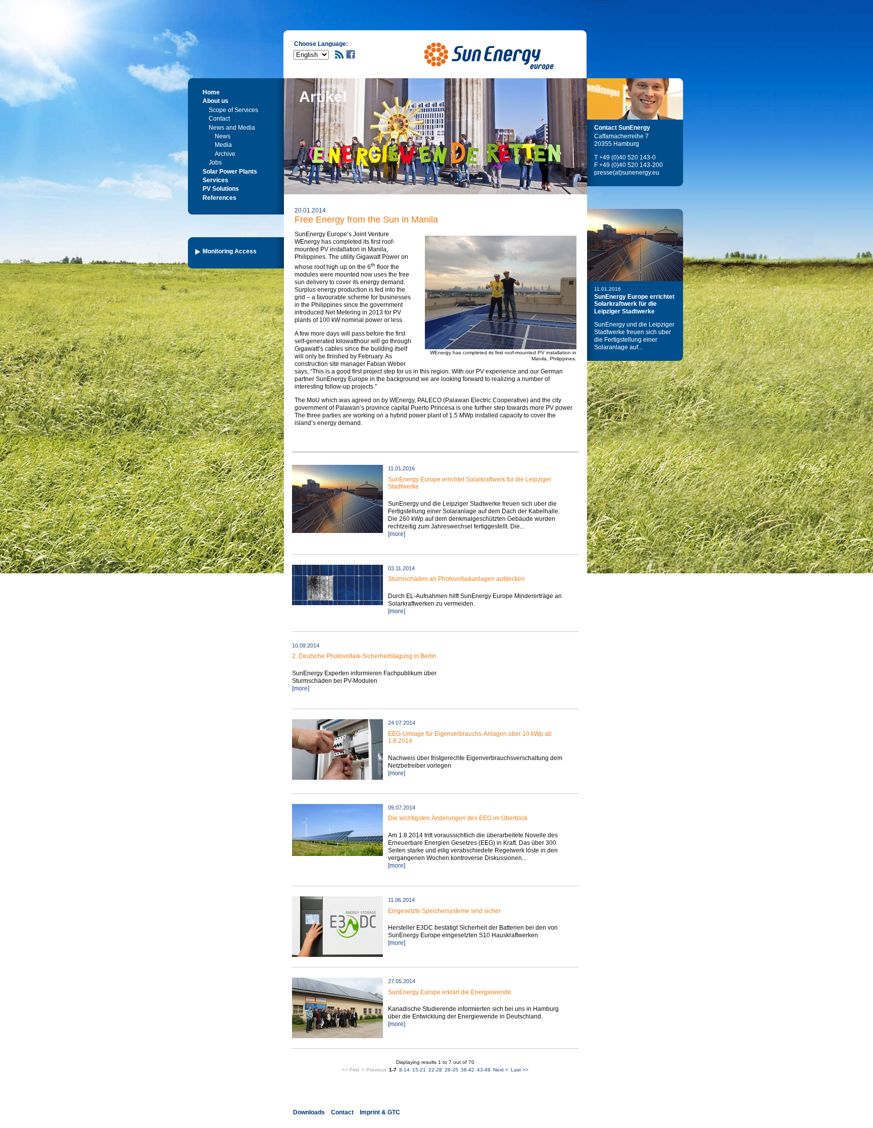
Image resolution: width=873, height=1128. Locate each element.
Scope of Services (233, 110)
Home (211, 92)
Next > (500, 1069)
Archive (225, 153)
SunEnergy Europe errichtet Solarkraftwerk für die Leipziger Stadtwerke (634, 304)
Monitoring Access (230, 251)
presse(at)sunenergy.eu (626, 172)
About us (215, 100)
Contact (219, 118)
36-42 (467, 1069)
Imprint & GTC (380, 1112)
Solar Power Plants (230, 171)
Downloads (309, 1112)
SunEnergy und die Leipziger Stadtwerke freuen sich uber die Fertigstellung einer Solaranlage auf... (634, 336)
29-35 (451, 1069)
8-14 (404, 1069)
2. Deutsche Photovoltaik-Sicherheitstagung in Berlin (364, 656)
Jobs (215, 162)
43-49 (484, 1069)
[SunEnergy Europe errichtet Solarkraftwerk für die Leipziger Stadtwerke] (635, 245)
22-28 (435, 1069)
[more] (396, 534)
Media (223, 144)
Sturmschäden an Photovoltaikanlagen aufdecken (456, 578)
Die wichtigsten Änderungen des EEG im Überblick (457, 818)
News (222, 136)
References (219, 197)
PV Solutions (221, 188)
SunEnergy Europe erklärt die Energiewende (449, 992)
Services (215, 180)
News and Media (232, 127)
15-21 (419, 1069)
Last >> (519, 1069)
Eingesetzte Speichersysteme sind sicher (444, 911)
